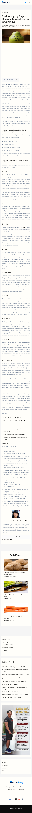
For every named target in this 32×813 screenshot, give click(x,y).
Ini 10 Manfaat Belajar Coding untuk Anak (14, 434)
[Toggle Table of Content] (16, 80)
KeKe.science (5, 770)
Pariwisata (4, 650)
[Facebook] (10, 799)
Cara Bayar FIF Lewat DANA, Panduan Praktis (14, 681)
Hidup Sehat (4, 26)
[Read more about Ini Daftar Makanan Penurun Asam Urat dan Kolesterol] (16, 586)
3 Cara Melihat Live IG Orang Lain (10, 684)
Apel (3, 174)
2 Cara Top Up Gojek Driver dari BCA (11, 691)
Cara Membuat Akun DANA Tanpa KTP (12, 697)
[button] (29, 2)
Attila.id (4, 762)
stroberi (24, 227)
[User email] (19, 536)
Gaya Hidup (5, 12)
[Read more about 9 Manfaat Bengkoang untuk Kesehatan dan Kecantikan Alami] (16, 564)
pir (12, 206)
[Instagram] (17, 536)
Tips (3, 653)
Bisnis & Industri (6, 639)
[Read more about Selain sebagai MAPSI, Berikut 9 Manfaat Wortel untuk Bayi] (16, 608)
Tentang (8, 787)
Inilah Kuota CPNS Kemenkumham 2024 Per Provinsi (15, 674)
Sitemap (21, 789)
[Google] (12, 536)
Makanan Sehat (11, 26)
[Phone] (22, 799)
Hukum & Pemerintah (7, 644)
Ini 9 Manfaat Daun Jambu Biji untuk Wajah (14, 417)
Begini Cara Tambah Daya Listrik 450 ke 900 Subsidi (15, 694)
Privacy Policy (12, 789)
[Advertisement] (16, 61)
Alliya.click (5, 765)
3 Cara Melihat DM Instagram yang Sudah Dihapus (14, 666)
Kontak (15, 787)
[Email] (19, 799)
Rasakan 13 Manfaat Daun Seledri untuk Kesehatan (16, 426)
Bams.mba (4, 768)
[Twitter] (15, 536)
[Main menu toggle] (25, 2)
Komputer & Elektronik (8, 647)
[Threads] (16, 799)
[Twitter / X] (13, 799)
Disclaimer (23, 787)
